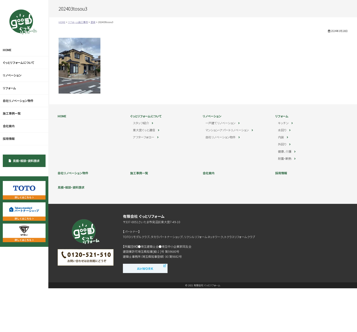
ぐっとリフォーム (23, 21)
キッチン (283, 123)
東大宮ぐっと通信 (144, 130)
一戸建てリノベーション (220, 123)
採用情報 (9, 138)
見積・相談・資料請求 (26, 160)
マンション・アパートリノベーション (227, 130)
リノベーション (12, 75)
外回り (282, 144)
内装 (281, 137)
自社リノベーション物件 (18, 100)
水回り (282, 130)
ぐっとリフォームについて (18, 62)
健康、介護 (284, 151)
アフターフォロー (143, 137)
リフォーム (9, 88)
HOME (7, 50)
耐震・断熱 (284, 158)
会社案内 (9, 126)
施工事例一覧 (12, 113)
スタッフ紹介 (141, 123)
